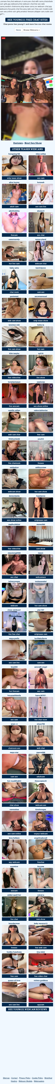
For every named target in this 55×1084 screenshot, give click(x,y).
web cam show (14, 320)
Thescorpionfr (41, 781)
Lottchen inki (14, 325)
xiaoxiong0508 (14, 553)
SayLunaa (41, 382)
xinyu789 (41, 724)
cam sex (40, 292)
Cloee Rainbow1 (14, 610)
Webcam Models (25, 1081)
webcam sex (40, 805)
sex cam (40, 178)
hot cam (40, 349)
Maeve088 (40, 752)
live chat (14, 919)
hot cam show (41, 491)
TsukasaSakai (41, 581)
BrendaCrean (14, 923)
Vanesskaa (14, 809)
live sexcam (14, 406)
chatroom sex (14, 748)
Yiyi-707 (40, 610)
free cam (41, 434)
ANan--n (14, 724)
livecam (14, 235)
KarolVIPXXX (41, 268)
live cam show (14, 349)
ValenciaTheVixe (41, 410)
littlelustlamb (14, 439)
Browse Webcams (31, 30)
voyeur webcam (41, 833)
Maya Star (14, 752)
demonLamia (14, 496)
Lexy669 (14, 667)
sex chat (41, 235)
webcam (14, 605)
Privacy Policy (24, 1078)
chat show (14, 805)
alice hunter (14, 182)
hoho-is (40, 325)
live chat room (41, 719)
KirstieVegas (40, 809)
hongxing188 (14, 154)
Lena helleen (14, 838)
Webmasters (39, 1081)
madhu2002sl (14, 524)
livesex (41, 463)
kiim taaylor (14, 353)
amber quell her (14, 895)
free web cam (41, 947)
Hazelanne (40, 496)
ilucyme (40, 866)
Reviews (18, 143)
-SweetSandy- (14, 239)
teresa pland (40, 239)
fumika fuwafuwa (14, 952)
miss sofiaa (41, 154)
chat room (14, 292)
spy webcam (14, 862)
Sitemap (6, 1078)
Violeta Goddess (41, 980)
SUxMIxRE (14, 866)
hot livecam (14, 691)
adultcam (41, 776)
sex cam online (14, 833)
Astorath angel (40, 667)
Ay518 (40, 353)
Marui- (40, 553)
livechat (40, 862)
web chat (41, 748)
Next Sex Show (33, 143)
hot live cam (14, 263)
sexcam (14, 890)
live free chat (14, 634)
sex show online (41, 406)
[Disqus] (27, 1044)
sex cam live (40, 206)
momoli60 (41, 524)
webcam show (14, 491)
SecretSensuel (41, 296)
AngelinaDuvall (40, 838)
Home (18, 30)
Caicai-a (40, 895)
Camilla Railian (14, 410)
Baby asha (14, 268)
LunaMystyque (14, 382)
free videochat (14, 377)
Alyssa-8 (40, 211)
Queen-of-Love (14, 980)
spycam (40, 1004)
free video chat (40, 976)
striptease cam (40, 520)
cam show (40, 548)
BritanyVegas (14, 581)
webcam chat (41, 263)
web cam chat (14, 434)
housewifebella (14, 695)
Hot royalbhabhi (14, 781)
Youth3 (41, 439)
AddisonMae (40, 467)
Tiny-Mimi (41, 952)
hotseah (40, 182)
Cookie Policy (37, 1078)
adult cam (14, 206)
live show (41, 377)
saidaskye (14, 467)
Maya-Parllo (14, 638)
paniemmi (14, 296)
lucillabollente (41, 638)
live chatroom (14, 463)
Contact (14, 1078)
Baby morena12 (40, 923)
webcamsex (41, 577)
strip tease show (14, 178)
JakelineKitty (14, 211)
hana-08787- (40, 695)
